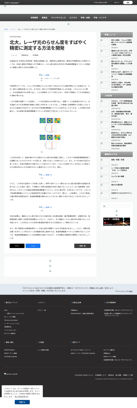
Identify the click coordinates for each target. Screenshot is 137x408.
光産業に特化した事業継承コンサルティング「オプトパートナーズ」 (118, 314)
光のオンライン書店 (10, 353)
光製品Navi (74, 310)
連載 (125, 13)
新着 (84, 13)
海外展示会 (7, 327)
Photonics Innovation (11, 320)
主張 (90, 13)
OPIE (5, 310)
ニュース (12, 29)
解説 (96, 13)
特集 (102, 13)
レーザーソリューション (12, 323)
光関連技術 (24, 55)
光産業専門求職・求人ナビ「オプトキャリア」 (118, 310)
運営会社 (111, 375)
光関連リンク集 (128, 375)
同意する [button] (22, 402)
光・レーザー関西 (9, 317)
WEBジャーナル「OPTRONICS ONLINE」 (83, 353)
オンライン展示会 (9, 333)
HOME (6, 29)
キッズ (108, 13)
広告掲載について (100, 375)
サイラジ (117, 13)
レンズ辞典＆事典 (43, 350)
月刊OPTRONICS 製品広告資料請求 (82, 313)
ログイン (116, 2)
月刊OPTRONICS (9, 350)
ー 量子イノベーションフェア (14, 313)
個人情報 (118, 375)
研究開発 (35, 55)
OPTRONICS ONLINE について (84, 375)
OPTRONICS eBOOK (10, 357)
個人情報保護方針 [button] (21, 397)
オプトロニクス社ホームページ (80, 350)
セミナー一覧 (42, 310)
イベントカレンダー (101, 2)
